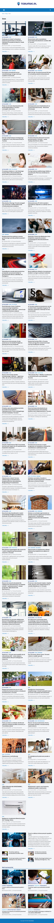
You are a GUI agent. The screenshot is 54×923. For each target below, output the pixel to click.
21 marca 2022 (32, 790)
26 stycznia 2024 (7, 518)
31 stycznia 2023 (7, 790)
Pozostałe (40, 372)
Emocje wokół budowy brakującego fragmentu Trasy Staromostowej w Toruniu (13, 139)
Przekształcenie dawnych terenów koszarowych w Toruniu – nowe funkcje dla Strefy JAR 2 (39, 139)
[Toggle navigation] (4, 10)
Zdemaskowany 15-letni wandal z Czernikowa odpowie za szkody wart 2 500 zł (40, 204)
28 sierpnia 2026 (7, 890)
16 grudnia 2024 (7, 208)
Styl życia (14, 169)
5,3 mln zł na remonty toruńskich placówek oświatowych (40, 853)
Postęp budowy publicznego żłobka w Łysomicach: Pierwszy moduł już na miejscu (39, 172)
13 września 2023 (7, 727)
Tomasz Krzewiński (16, 45)
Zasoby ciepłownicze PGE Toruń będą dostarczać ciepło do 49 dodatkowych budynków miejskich (14, 446)
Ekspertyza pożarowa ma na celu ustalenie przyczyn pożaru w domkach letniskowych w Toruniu (14, 691)
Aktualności (5, 37)
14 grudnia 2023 (33, 554)
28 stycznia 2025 (7, 142)
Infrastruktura (12, 909)
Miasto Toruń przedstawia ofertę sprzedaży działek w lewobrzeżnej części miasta (38, 724)
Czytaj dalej (4, 51)
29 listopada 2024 (7, 278)
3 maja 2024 (32, 449)
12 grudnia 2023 (7, 591)
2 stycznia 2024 (33, 521)
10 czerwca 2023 (7, 758)
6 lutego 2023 (32, 759)
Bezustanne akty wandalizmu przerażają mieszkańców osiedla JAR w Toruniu (39, 40)
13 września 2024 (33, 379)
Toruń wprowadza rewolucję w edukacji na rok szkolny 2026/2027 (17, 860)
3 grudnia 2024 (32, 243)
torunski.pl (31, 920)
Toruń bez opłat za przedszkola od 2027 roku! (16, 852)
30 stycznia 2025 (33, 110)
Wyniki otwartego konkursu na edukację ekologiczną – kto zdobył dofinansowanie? (43, 860)
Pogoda (4, 885)
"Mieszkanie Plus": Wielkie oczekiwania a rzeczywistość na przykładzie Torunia (40, 376)
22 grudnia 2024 (7, 176)
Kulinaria (38, 547)
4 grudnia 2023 (6, 626)
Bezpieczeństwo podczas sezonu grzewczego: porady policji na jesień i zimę (13, 238)
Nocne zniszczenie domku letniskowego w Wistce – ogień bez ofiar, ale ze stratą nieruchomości (12, 376)
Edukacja (37, 885)
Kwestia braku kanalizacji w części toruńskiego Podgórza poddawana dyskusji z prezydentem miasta (12, 514)
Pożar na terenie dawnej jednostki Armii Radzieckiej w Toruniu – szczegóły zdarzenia (12, 107)
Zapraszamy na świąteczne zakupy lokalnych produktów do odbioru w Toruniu (39, 551)
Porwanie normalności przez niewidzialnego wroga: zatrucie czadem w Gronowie (11, 74)
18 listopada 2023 (33, 626)
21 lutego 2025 (32, 76)
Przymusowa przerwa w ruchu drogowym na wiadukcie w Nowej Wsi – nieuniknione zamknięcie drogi (39, 446)
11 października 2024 (8, 346)
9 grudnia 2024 (6, 241)
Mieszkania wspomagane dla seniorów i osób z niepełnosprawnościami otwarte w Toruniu (14, 551)
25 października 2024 (34, 312)
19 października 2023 (34, 657)
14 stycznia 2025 (33, 142)
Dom (10, 37)
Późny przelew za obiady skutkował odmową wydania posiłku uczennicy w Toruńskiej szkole (13, 724)
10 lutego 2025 (6, 110)
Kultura (40, 617)
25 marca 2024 (32, 483)
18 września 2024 (7, 379)
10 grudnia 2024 (33, 208)
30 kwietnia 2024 (7, 484)
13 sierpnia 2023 (33, 727)
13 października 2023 (8, 694)
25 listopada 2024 (33, 274)
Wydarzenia (9, 885)
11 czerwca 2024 (7, 449)
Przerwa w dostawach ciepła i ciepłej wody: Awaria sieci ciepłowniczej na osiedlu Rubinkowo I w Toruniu (39, 584)
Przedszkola (43, 885)
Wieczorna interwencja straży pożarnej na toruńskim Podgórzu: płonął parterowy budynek (12, 343)
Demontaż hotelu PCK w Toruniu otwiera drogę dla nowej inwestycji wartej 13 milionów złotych (39, 343)
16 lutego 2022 (6, 821)
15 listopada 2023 (7, 661)
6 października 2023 (33, 694)
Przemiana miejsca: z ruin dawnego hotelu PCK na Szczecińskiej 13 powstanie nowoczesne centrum (13, 172)
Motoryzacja (41, 720)
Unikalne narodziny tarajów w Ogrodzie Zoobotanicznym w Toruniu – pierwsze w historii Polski (40, 479)
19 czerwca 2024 (33, 413)
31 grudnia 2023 (7, 554)
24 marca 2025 (6, 45)
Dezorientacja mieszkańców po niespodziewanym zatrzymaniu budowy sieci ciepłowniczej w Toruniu (39, 409)
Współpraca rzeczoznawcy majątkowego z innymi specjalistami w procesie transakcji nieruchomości (40, 691)
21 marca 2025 (32, 44)
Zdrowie (14, 70)
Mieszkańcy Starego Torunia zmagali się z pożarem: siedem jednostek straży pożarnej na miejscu (13, 204)
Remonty (18, 909)
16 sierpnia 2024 (7, 414)
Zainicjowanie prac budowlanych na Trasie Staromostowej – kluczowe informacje (39, 107)
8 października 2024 (33, 346)
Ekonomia (40, 70)
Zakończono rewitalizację (10, 756)
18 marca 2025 (6, 77)
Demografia (31, 885)
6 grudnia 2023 (32, 588)
